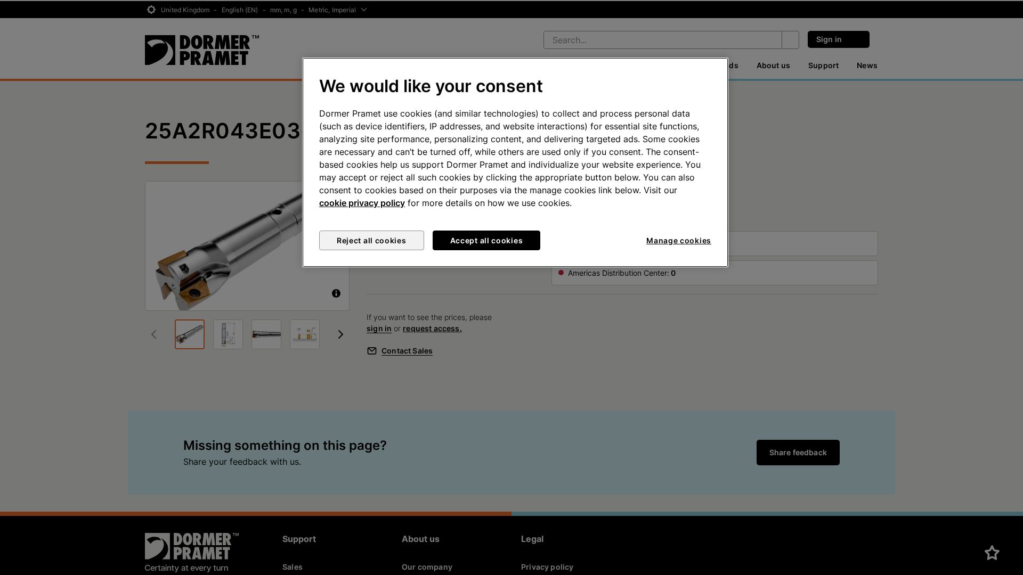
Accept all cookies (486, 240)
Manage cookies (678, 240)
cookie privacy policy (362, 203)
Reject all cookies (372, 240)
